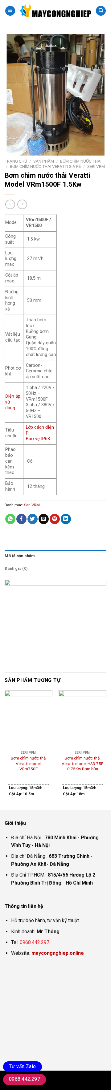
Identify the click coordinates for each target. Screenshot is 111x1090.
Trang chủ (16, 161)
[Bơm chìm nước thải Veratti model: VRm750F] (28, 719)
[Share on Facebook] (21, 519)
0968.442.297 (34, 942)
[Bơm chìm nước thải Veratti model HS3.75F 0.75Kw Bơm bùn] (82, 719)
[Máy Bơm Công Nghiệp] (55, 11)
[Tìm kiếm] (101, 11)
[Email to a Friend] (44, 519)
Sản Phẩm (43, 161)
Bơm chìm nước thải (80, 161)
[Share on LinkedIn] (66, 519)
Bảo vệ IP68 (38, 438)
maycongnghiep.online (57, 953)
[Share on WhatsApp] (10, 519)
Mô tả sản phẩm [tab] (20, 555)
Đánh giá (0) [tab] (16, 568)
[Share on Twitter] (32, 519)
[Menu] (10, 11)
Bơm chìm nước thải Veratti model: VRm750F (29, 763)
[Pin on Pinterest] (55, 519)
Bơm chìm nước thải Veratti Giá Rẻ (45, 166)
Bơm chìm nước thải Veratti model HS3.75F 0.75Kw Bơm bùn (82, 763)
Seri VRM (96, 166)
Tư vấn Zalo (22, 1066)
